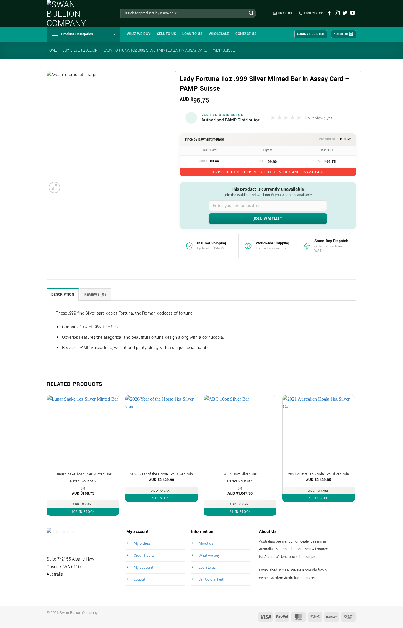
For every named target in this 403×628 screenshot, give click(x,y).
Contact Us (245, 34)
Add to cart (83, 504)
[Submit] (251, 14)
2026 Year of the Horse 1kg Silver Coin (161, 474)
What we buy (138, 34)
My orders (142, 543)
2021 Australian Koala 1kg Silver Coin (318, 474)
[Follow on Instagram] (337, 13)
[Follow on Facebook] (329, 13)
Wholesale (219, 34)
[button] (83, 34)
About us (206, 543)
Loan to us (207, 567)
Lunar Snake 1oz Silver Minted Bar (83, 474)
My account (143, 567)
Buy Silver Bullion (80, 50)
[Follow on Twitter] (345, 13)
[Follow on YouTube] (352, 13)
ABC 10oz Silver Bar (240, 474)
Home (52, 50)
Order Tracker (145, 555)
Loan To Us (192, 34)
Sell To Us (166, 34)
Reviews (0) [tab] (95, 294)
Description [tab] (62, 294)
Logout (139, 579)
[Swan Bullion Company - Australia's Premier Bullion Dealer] (76, 13)
